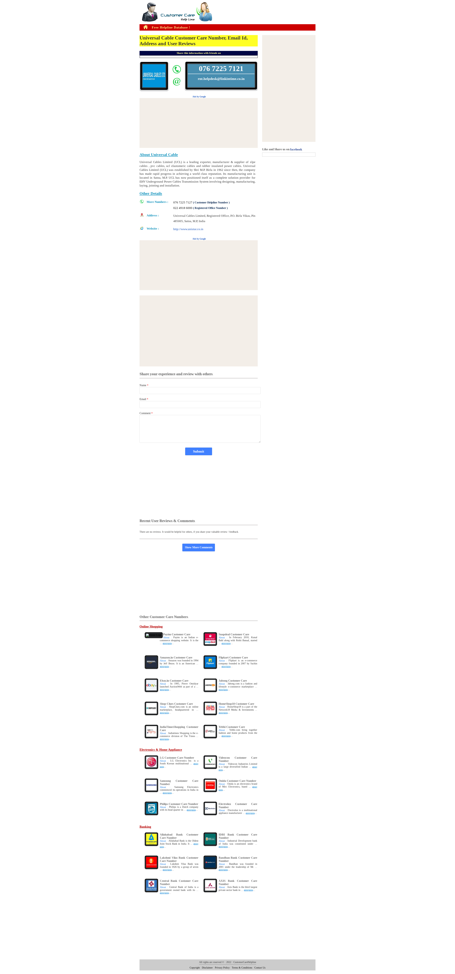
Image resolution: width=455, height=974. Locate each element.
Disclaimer (207, 967)
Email (144, 399)
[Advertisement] (10, 56)
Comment (146, 413)
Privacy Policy (222, 967)
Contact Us (259, 967)
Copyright (195, 967)
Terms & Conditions (242, 967)
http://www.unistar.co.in (188, 229)
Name (144, 385)
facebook (296, 149)
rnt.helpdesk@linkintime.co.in (221, 79)
